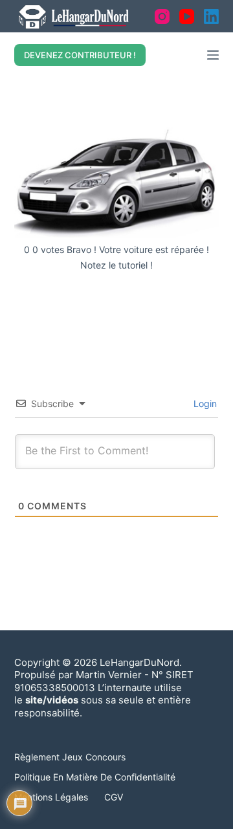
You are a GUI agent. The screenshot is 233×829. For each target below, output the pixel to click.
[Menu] (213, 55)
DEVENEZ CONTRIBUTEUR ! (80, 55)
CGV (113, 796)
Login (204, 403)
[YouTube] (186, 16)
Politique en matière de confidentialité (94, 776)
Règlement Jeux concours (70, 756)
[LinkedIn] (211, 16)
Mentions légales (51, 796)
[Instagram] (162, 16)
